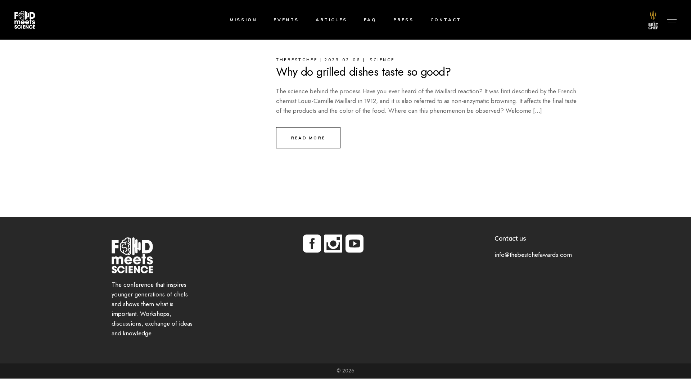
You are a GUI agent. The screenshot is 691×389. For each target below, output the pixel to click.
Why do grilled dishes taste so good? (363, 72)
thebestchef (296, 59)
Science (382, 59)
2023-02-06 (342, 59)
